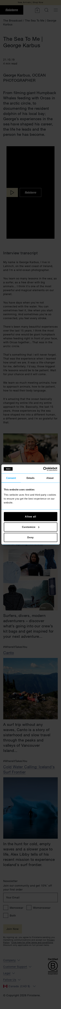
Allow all (30, 516)
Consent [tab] (11, 478)
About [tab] (50, 478)
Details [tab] (30, 478)
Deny (30, 537)
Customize (28, 526)
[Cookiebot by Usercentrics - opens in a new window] (43, 469)
